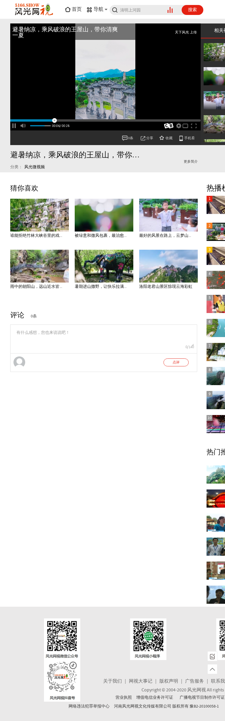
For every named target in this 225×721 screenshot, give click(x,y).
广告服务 (194, 681)
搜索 (192, 10)
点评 (176, 362)
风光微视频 (34, 167)
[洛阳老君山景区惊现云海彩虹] (168, 266)
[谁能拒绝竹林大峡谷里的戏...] (39, 215)
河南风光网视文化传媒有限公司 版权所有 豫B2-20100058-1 (166, 706)
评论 (17, 315)
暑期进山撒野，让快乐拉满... (101, 286)
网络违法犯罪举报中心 (89, 706)
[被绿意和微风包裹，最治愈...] (104, 215)
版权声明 (168, 681)
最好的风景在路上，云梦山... (165, 235)
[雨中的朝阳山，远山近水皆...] (39, 266)
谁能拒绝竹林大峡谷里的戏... (36, 235)
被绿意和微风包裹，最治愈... (101, 235)
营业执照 (123, 697)
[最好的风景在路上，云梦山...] (168, 215)
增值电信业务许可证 (154, 697)
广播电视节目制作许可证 (202, 697)
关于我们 (112, 681)
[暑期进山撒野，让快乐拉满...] (104, 266)
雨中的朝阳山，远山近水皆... (36, 286)
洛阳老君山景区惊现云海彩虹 (165, 286)
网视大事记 (140, 681)
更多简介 (191, 161)
